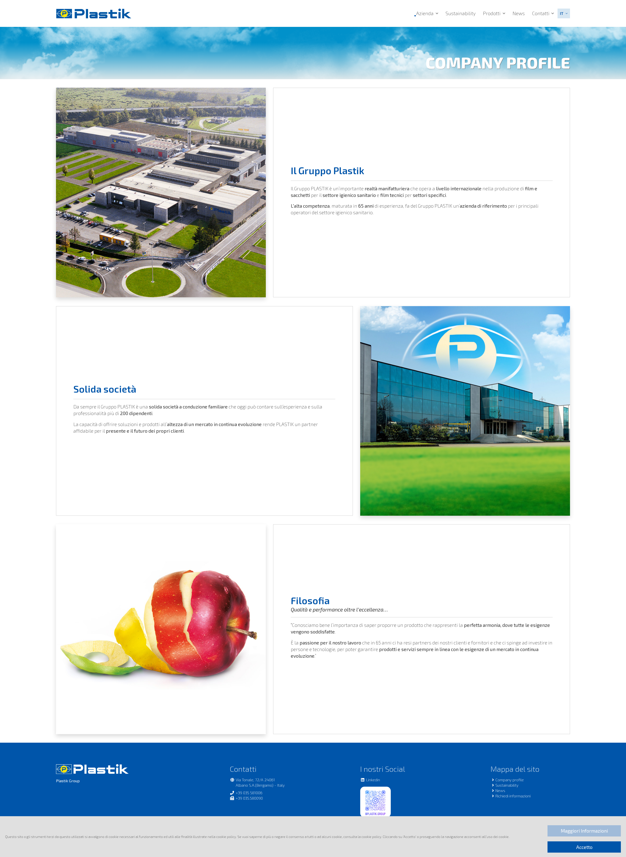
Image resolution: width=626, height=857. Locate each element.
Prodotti (492, 13)
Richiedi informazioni (513, 795)
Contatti (540, 13)
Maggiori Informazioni (584, 831)
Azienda (425, 13)
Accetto (584, 847)
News (519, 13)
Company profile (509, 779)
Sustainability (461, 13)
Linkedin (373, 779)
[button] (564, 13)
